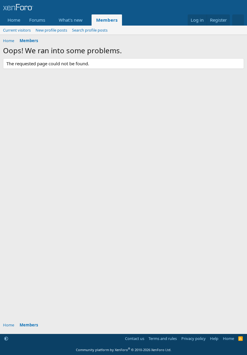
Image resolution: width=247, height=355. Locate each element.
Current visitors (17, 30)
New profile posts (51, 30)
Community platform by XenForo (123, 349)
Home (14, 20)
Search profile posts (90, 30)
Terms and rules (163, 338)
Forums (37, 20)
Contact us (134, 338)
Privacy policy (193, 338)
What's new (71, 20)
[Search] (238, 20)
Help (214, 338)
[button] (50, 20)
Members (106, 20)
